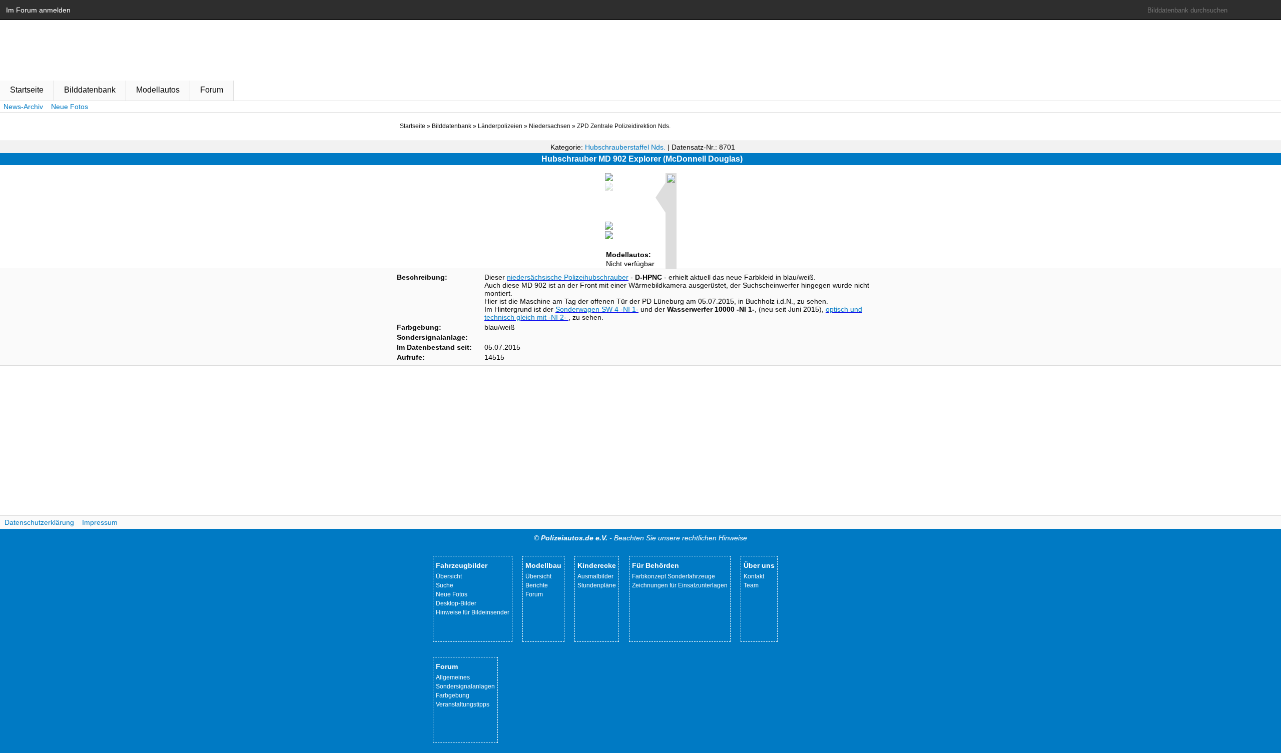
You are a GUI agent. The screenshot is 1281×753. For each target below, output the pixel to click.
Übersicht (449, 576)
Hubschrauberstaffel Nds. (625, 147)
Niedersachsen (549, 126)
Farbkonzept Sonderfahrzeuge (673, 576)
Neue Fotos (69, 107)
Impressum (100, 522)
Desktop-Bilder (456, 603)
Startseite (27, 90)
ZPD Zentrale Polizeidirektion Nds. (624, 126)
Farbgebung (452, 695)
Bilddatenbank (90, 90)
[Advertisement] (640, 441)
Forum (211, 90)
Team (751, 585)
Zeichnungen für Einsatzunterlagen (680, 585)
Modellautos (158, 90)
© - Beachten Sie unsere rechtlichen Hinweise (640, 538)
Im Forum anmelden (38, 10)
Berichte (536, 585)
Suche (444, 585)
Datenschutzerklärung (39, 522)
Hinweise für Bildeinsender (472, 612)
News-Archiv (23, 107)
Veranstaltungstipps (462, 704)
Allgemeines (453, 677)
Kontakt (754, 576)
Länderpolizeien (500, 126)
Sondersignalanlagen (465, 686)
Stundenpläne (596, 585)
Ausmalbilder (595, 576)
